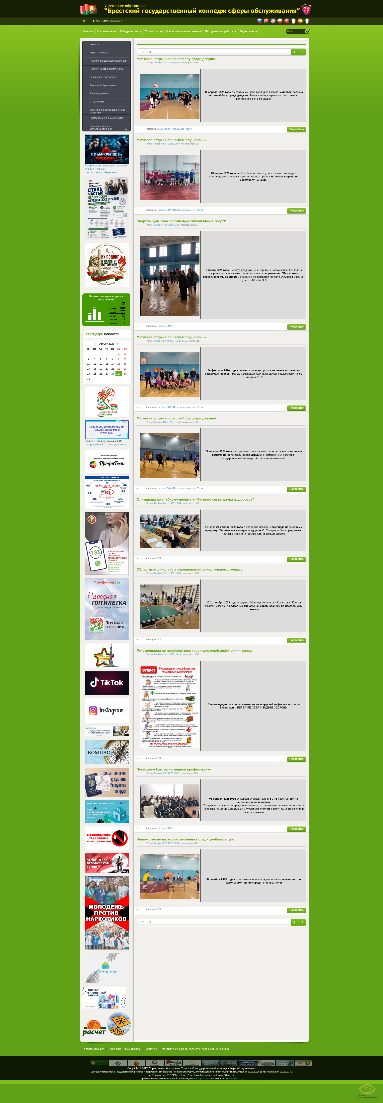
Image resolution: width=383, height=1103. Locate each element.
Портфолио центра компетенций (108, 60)
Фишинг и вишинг (95, 168)
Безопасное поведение (103, 77)
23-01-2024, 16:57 (172, 422)
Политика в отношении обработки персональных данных (195, 1048)
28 (112, 373)
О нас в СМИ (97, 101)
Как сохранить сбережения (101, 172)
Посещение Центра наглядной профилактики (174, 769)
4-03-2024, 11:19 (171, 225)
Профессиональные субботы (178, 129)
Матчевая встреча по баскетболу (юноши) (172, 140)
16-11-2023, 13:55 (172, 573)
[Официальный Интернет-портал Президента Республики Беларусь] (303, 1065)
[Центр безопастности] (118, 1065)
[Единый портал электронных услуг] (155, 1065)
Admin (157, 62)
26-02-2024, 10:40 (172, 341)
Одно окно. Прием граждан (125, 1048)
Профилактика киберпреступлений (106, 165)
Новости (161, 210)
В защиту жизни (99, 93)
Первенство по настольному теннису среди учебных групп (185, 839)
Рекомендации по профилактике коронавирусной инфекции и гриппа (194, 650)
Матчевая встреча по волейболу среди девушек (176, 59)
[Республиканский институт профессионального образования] (248, 1065)
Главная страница (93, 1048)
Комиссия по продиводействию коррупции (107, 111)
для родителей (94, 444)
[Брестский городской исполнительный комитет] (210, 1065)
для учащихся (117, 444)
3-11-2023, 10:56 (171, 843)
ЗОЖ (159, 129)
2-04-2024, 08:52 (171, 62)
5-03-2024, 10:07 (171, 144)
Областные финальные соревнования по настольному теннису (189, 569)
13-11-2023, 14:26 (172, 654)
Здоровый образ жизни (103, 85)
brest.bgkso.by (200, 1078)
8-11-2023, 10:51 (171, 773)
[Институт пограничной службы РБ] (99, 1063)
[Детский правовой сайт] (285, 1065)
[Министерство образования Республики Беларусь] (192, 1065)
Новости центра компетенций (106, 69)
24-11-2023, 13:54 (172, 503)
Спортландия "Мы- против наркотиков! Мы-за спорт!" (182, 221)
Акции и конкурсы (99, 52)
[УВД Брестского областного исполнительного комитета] (136, 1065)
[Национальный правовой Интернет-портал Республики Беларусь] (173, 1065)
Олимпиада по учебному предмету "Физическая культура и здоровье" (195, 499)
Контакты (151, 1048)
